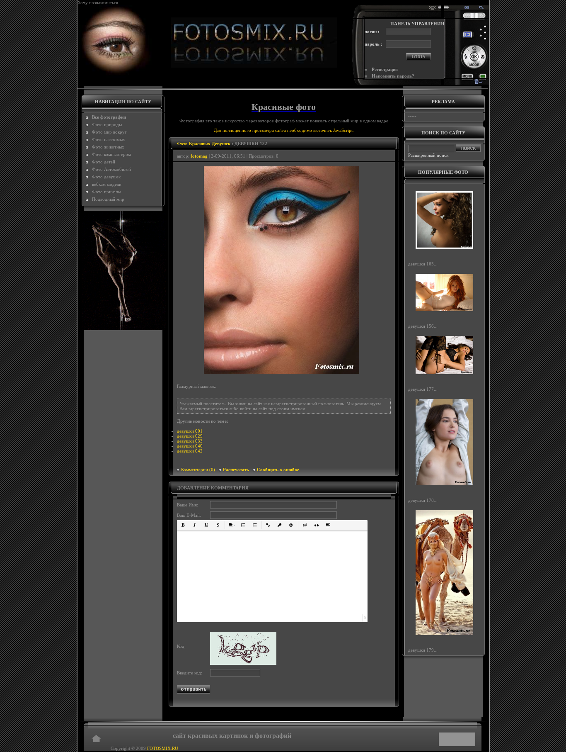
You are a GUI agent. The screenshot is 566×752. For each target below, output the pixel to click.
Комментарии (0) (198, 469)
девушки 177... (423, 389)
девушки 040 (190, 445)
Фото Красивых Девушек (203, 143)
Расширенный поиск (428, 155)
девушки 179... (423, 649)
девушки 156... (423, 326)
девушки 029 (190, 435)
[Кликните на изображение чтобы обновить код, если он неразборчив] (243, 663)
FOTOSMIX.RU (162, 748)
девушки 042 (190, 450)
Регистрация (385, 69)
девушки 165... (423, 263)
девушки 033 (190, 440)
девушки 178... (423, 500)
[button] (183, 525)
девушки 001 (190, 430)
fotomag (199, 155)
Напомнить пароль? (393, 75)
